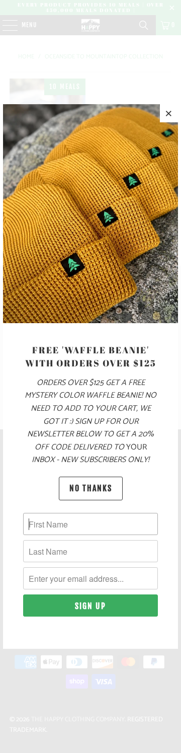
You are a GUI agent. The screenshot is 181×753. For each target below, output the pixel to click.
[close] (169, 113)
